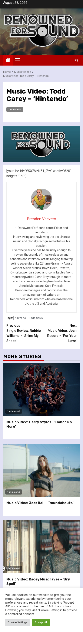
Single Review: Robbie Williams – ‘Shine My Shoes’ (23, 333)
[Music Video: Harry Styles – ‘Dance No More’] (41, 389)
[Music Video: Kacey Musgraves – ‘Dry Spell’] (41, 546)
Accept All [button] (41, 622)
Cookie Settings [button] (17, 622)
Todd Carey (36, 318)
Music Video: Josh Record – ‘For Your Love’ (62, 333)
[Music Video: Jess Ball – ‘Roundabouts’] (41, 470)
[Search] (76, 60)
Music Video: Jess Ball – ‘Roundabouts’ (39, 503)
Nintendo (20, 318)
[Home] (8, 60)
